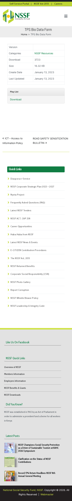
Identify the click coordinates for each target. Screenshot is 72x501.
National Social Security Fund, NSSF (23, 490)
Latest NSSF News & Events (24, 242)
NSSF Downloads (12, 394)
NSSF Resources (43, 53)
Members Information (14, 373)
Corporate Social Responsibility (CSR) (30, 273)
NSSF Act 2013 (41, 3)
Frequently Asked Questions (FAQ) (28, 202)
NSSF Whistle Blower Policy (24, 297)
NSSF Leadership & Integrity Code (28, 305)
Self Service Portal (19, 3)
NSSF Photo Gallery (20, 282)
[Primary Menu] (65, 16)
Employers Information (15, 380)
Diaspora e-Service (20, 178)
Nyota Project (17, 194)
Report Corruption (20, 289)
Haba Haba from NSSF (22, 234)
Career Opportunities (21, 226)
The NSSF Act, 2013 (20, 258)
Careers (58, 3)
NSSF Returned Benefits (23, 266)
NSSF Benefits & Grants (15, 387)
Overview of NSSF (12, 367)
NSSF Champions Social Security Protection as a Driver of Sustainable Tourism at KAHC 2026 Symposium (39, 447)
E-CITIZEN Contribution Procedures (28, 250)
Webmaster (47, 494)
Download (15, 99)
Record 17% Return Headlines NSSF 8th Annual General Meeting (36, 474)
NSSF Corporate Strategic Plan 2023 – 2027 (32, 186)
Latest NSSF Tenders (21, 210)
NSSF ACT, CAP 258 (20, 218)
